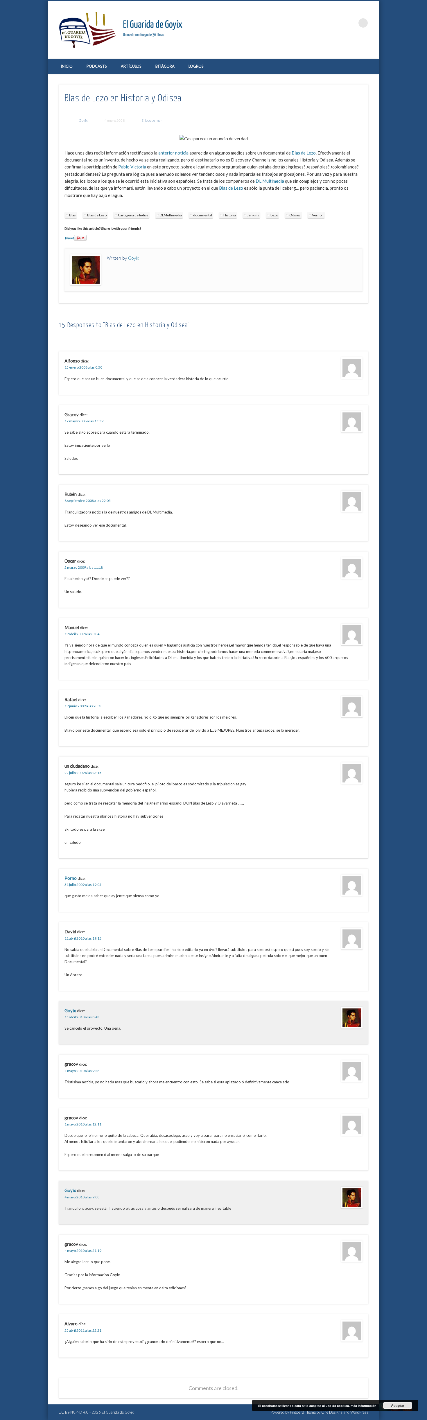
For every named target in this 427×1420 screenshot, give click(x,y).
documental (202, 215)
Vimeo (339, 23)
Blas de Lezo (304, 152)
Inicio (67, 66)
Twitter (327, 23)
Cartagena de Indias (133, 215)
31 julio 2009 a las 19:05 (82, 884)
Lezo (274, 215)
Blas (72, 215)
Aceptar (397, 1405)
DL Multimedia (270, 181)
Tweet (69, 238)
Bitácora (165, 66)
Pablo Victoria (132, 166)
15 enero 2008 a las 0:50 (83, 367)
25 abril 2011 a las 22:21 (82, 1330)
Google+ (351, 23)
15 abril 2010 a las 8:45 (81, 1017)
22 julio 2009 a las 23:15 (82, 773)
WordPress (359, 1412)
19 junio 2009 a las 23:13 (83, 706)
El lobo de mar (151, 120)
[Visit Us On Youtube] (395, 1411)
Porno (70, 878)
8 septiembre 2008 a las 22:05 (87, 500)
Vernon (318, 215)
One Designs (331, 1412)
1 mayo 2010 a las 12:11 (82, 1124)
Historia (229, 215)
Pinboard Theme (303, 1412)
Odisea (295, 215)
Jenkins (253, 215)
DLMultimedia (171, 215)
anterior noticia (173, 152)
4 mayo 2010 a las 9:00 (81, 1197)
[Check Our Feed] (407, 1411)
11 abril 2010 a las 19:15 (82, 938)
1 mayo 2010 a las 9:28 (81, 1071)
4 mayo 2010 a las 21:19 (82, 1250)
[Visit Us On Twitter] (384, 1411)
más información (363, 1405)
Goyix (83, 120)
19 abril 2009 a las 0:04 (81, 634)
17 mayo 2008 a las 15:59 (83, 421)
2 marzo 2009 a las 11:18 (83, 567)
